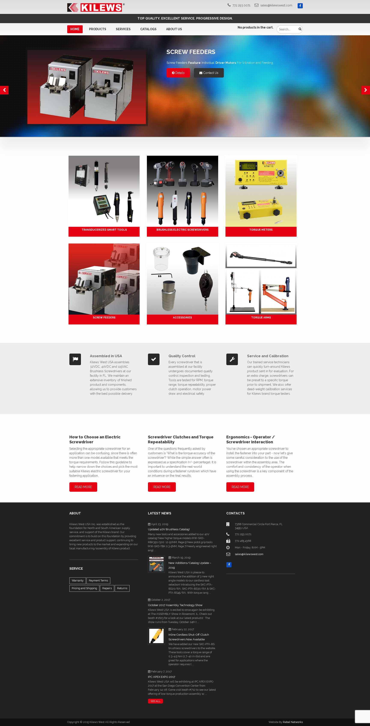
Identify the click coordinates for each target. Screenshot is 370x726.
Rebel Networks (293, 722)
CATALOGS (148, 29)
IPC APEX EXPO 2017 (161, 676)
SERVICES (123, 29)
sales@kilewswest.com (276, 5)
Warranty (78, 580)
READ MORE (83, 487)
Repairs (107, 588)
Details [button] (180, 73)
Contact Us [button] (210, 73)
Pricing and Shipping (84, 588)
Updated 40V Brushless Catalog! (169, 529)
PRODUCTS (97, 29)
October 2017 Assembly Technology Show (175, 605)
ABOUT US (174, 29)
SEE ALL (155, 701)
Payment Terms (98, 580)
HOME (74, 29)
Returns (122, 588)
